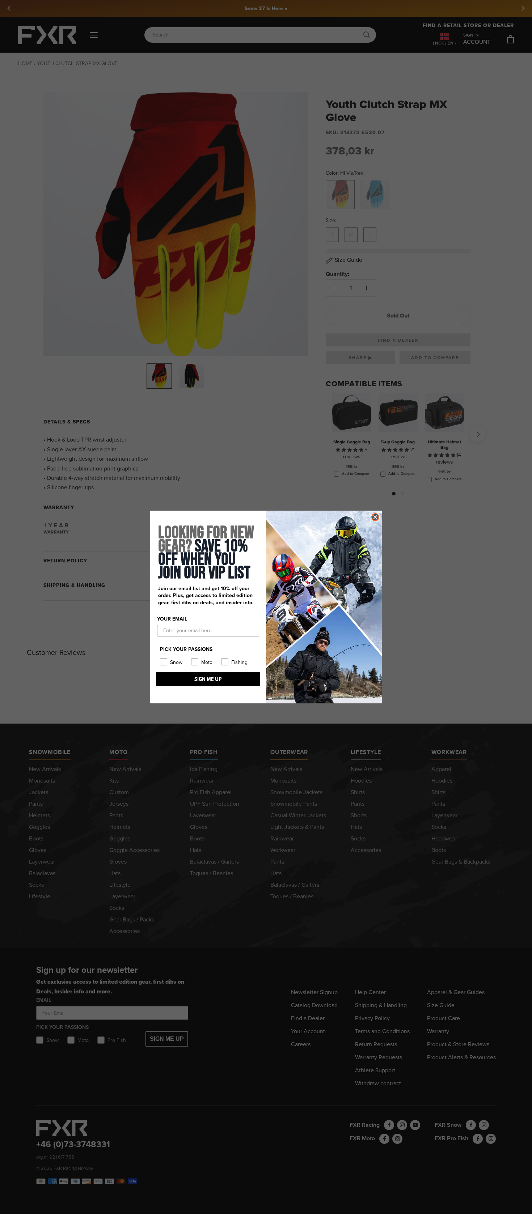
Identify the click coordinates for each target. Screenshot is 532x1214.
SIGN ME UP (208, 679)
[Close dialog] (375, 517)
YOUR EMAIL (172, 619)
